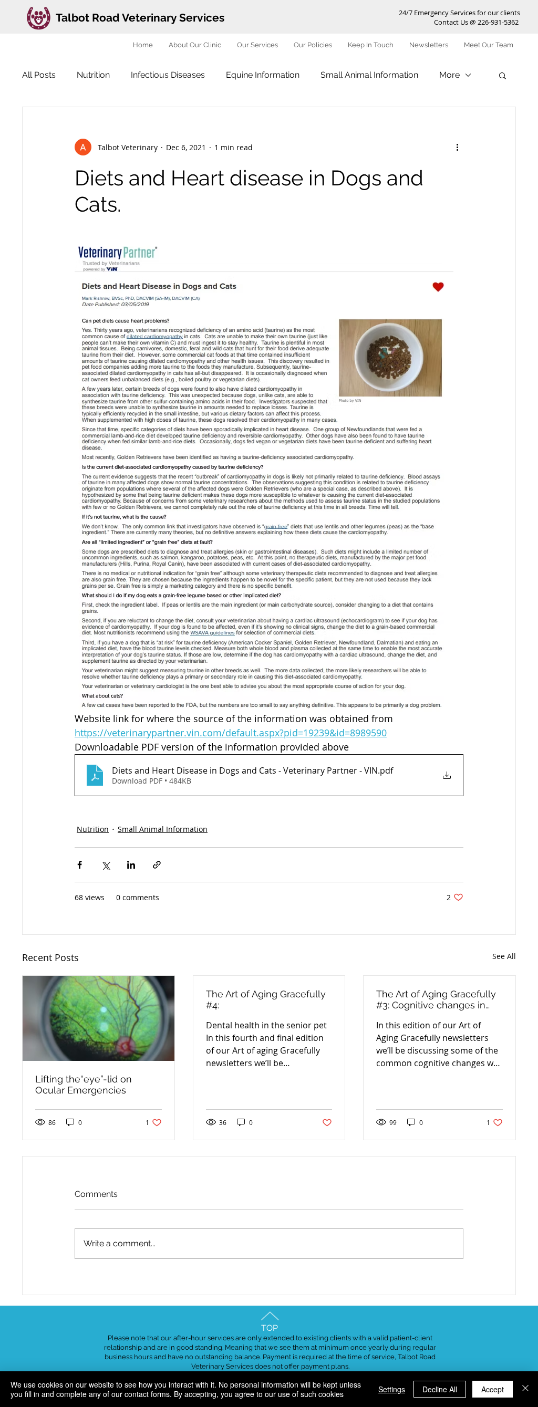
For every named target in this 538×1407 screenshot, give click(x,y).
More (449, 75)
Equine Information (262, 75)
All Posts (39, 75)
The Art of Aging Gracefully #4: (266, 999)
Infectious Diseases (168, 75)
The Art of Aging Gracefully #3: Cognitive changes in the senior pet (436, 999)
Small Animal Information (369, 75)
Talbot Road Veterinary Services (140, 17)
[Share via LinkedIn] (131, 865)
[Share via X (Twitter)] (105, 865)
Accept (492, 1389)
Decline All (439, 1389)
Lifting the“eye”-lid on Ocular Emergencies (83, 1085)
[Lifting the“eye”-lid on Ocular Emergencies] (98, 1018)
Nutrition (93, 75)
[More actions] (457, 147)
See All (504, 956)
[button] (503, 75)
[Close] (525, 1389)
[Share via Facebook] (80, 865)
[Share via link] (157, 865)
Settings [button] (391, 1389)
